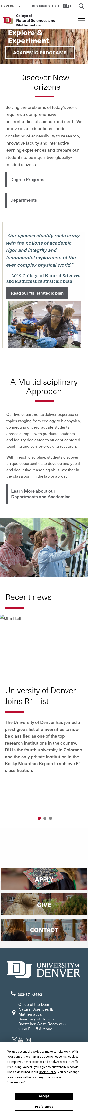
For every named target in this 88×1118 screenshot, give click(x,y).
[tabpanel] (44, 698)
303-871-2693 (30, 994)
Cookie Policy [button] (47, 1072)
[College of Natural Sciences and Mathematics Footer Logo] (44, 969)
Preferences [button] (16, 1082)
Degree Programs (27, 179)
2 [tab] (44, 818)
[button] (45, 6)
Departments (23, 200)
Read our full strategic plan (37, 293)
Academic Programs (40, 53)
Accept (44, 1096)
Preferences (44, 1106)
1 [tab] (39, 818)
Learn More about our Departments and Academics (40, 493)
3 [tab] (50, 818)
